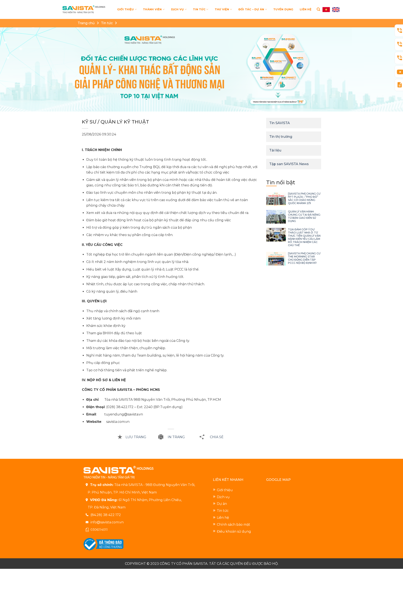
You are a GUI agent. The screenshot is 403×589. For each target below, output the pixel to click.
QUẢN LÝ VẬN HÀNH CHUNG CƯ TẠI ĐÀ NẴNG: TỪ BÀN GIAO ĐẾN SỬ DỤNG (304, 216)
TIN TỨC (199, 9)
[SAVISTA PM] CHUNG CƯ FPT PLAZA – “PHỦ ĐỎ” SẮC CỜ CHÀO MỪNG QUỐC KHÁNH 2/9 (304, 198)
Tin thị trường (280, 137)
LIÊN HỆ (305, 9)
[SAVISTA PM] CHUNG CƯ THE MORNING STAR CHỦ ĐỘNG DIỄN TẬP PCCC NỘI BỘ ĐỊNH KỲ (304, 258)
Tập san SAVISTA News (289, 164)
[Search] (318, 9)
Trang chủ (86, 23)
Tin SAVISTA (279, 123)
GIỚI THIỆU (125, 9)
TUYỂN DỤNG (283, 9)
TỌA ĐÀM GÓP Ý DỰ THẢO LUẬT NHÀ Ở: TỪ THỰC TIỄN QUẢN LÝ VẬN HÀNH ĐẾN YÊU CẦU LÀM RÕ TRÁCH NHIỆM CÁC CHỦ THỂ (304, 237)
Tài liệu (275, 150)
